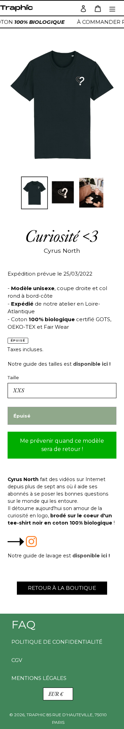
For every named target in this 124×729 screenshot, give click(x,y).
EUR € (56, 694)
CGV (16, 660)
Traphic (18, 9)
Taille (13, 377)
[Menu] (112, 8)
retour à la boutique (62, 588)
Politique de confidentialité (56, 642)
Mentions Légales (38, 678)
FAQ (23, 624)
